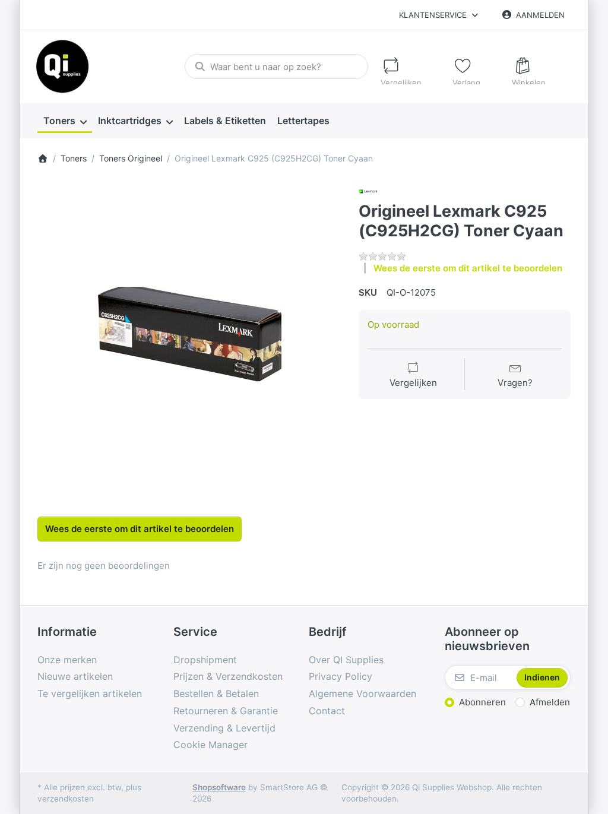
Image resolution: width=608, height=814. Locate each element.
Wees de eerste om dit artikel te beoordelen (467, 268)
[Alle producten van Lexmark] (368, 190)
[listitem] (189, 334)
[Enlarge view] (189, 334)
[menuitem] (64, 120)
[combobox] (276, 66)
